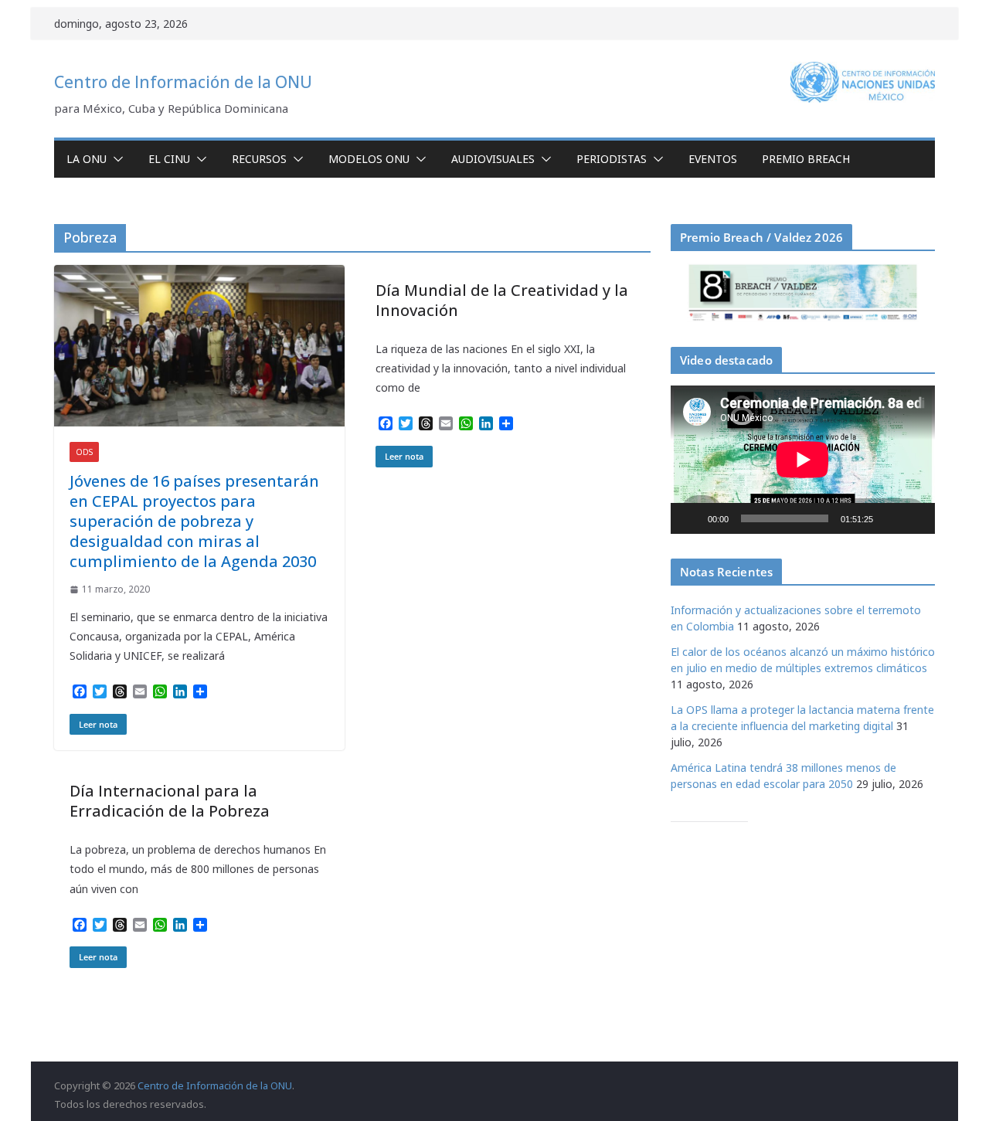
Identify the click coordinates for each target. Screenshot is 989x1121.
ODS (84, 452)
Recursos (259, 158)
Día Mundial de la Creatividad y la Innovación (502, 300)
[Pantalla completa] (915, 518)
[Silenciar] (890, 518)
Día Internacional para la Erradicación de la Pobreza (170, 800)
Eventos (712, 158)
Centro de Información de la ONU (183, 82)
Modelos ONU (369, 158)
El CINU (169, 158)
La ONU (86, 158)
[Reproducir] (690, 518)
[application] (803, 460)
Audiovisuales (493, 158)
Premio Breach (806, 158)
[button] (115, 159)
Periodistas (611, 158)
